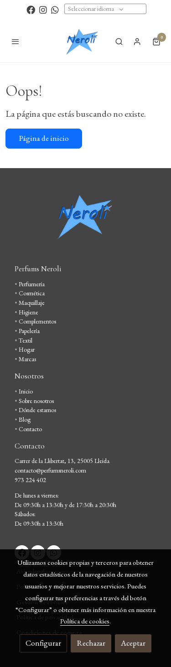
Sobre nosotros (36, 401)
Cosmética (32, 293)
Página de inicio (44, 138)
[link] (81, 41)
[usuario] (137, 41)
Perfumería (32, 284)
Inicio (26, 391)
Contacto (30, 429)
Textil (25, 340)
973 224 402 (30, 480)
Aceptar (133, 643)
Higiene (28, 312)
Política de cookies (84, 621)
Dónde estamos (37, 410)
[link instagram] (43, 9)
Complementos (37, 321)
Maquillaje (32, 303)
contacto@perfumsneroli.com (50, 470)
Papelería (29, 331)
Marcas (27, 359)
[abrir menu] (15, 41)
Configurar (43, 643)
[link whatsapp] (55, 9)
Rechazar (91, 643)
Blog (25, 419)
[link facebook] (30, 9)
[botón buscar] (119, 41)
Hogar (27, 349)
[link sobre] (85, 221)
